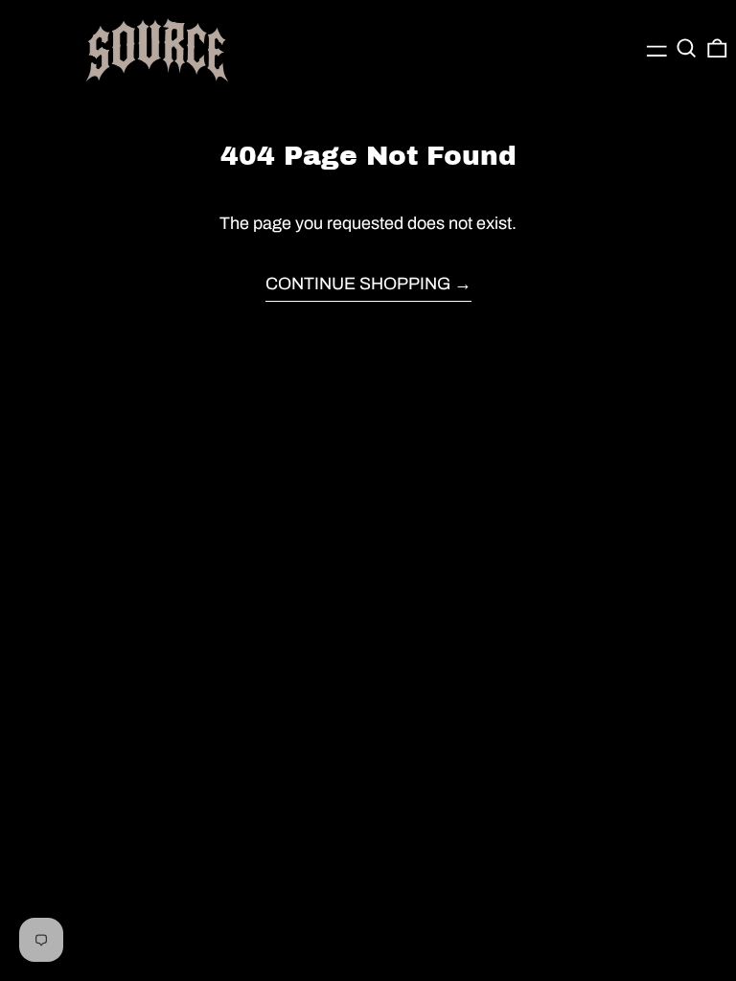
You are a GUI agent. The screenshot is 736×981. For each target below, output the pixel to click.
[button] (687, 48)
